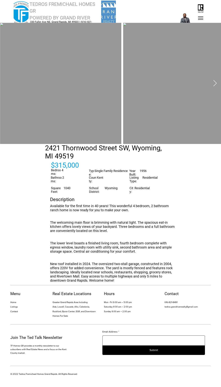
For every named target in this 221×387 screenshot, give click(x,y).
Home (13, 302)
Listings (14, 306)
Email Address (110, 331)
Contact (14, 311)
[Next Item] (215, 83)
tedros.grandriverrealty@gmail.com (181, 306)
